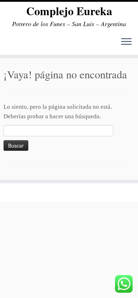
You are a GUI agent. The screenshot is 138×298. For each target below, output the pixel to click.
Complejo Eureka (69, 11)
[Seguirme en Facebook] (11, 191)
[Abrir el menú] (126, 42)
